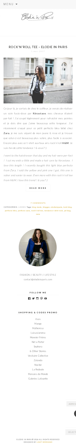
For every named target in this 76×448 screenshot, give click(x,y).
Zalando (38, 360)
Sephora (38, 346)
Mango (38, 323)
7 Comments (38, 203)
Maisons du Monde (38, 374)
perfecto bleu (11, 211)
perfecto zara (24, 211)
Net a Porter (38, 342)
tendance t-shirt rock (53, 211)
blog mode (37, 207)
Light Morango (44, 442)
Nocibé (38, 364)
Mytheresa (38, 328)
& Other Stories (38, 351)
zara (38, 214)
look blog (67, 207)
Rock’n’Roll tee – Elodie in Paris (38, 47)
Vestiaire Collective (38, 355)
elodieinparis (56, 207)
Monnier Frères (38, 337)
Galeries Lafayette (38, 378)
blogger (46, 207)
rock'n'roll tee (37, 211)
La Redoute (38, 369)
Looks (22, 207)
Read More (38, 188)
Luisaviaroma (38, 332)
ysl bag (67, 211)
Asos (38, 319)
